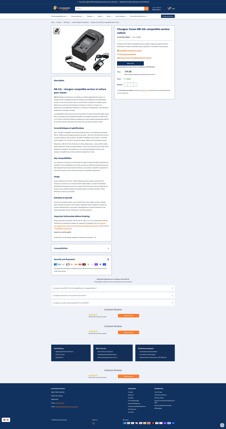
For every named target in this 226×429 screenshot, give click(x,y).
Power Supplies (120, 16)
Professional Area (167, 16)
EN (8, 420)
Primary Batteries (76, 16)
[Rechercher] (146, 9)
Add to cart (130, 63)
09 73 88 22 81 (60, 403)
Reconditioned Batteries (137, 16)
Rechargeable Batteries (58, 16)
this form (145, 90)
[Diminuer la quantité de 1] (126, 84)
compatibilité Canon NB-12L (63, 228)
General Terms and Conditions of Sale (164, 401)
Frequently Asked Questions (137, 406)
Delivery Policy (159, 398)
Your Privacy (158, 392)
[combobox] (6, 420)
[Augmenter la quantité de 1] (135, 84)
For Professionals (133, 400)
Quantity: (120, 84)
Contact (130, 392)
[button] (168, 9)
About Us (131, 395)
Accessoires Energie (123, 37)
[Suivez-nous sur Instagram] (93, 423)
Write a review (128, 315)
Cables (100, 16)
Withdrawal (158, 408)
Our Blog (130, 398)
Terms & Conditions (160, 395)
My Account (156, 9)
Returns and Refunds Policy (163, 405)
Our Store (131, 412)
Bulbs (108, 16)
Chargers (90, 16)
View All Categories (134, 403)
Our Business (132, 409)
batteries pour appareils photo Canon (87, 226)
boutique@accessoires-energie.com (66, 406)
